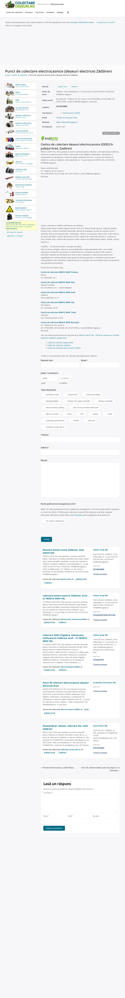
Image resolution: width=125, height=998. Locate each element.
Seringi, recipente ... (21, 193)
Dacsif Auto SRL (100, 725)
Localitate (63, 383)
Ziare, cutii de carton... (22, 85)
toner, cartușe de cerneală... (24, 139)
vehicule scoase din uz (55, 427)
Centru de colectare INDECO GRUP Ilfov (58, 282)
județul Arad (62, 86)
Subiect (45, 447)
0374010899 (61, 106)
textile (76, 420)
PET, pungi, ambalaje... (22, 93)
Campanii (50, 12)
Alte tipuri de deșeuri (15, 232)
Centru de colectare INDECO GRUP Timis (58, 312)
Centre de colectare (14, 12)
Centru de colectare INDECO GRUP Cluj (57, 302)
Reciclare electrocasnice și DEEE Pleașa (58, 767)
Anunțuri (29, 12)
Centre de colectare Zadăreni (58, 345)
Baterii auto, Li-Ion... (22, 155)
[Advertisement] (62, 46)
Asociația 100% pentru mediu (82, 22)
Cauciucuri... (21, 170)
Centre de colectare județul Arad (60, 342)
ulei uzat (91, 420)
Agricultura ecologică (15, 236)
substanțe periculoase (55, 420)
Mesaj (44, 460)
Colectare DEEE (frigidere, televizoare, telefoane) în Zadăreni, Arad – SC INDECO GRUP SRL (65, 638)
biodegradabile (52, 401)
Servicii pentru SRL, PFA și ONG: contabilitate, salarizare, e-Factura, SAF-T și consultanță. (20, 225)
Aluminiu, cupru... (23, 116)
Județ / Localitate (50, 373)
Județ (43, 383)
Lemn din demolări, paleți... (24, 178)
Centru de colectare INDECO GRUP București (60, 322)
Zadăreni (74, 86)
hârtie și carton (52, 414)
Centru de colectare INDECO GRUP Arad (58, 292)
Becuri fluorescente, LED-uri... (24, 132)
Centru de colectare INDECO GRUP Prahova (59, 272)
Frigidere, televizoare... (23, 124)
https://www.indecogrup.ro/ (67, 122)
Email (84, 360)
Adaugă (60, 12)
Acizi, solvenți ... (23, 201)
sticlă (110, 414)
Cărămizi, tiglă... (23, 186)
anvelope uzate (52, 394)
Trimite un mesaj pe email (66, 117)
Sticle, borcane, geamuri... (23, 101)
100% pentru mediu (57, 4)
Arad (86, 709)
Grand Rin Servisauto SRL (104, 682)
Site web (96, 816)
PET (82, 414)
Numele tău (47, 360)
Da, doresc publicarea (55, 521)
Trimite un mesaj (100, 574)
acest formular (76, 515)
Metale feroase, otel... (22, 109)
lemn (70, 414)
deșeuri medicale (106, 401)
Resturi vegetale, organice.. (23, 209)
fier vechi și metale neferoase (85, 407)
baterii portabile (93, 394)
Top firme (39, 12)
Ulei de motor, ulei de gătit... (24, 162)
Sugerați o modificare (111, 133)
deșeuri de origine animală (78, 401)
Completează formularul (105, 22)
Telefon (45, 435)
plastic (96, 414)
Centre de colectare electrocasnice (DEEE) (64, 348)
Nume (46, 816)
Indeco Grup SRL (100, 549)
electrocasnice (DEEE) (71, 113)
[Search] (68, 12)
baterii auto (73, 394)
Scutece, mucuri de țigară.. (24, 216)
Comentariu (48, 793)
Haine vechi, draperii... (22, 147)
